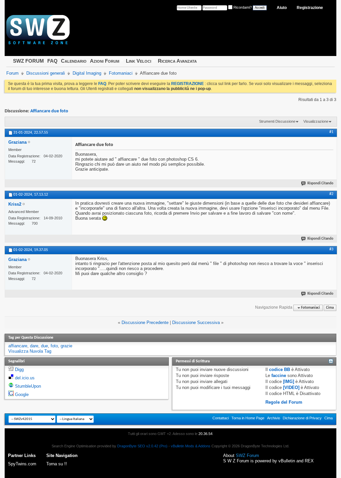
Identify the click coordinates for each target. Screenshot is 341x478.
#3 (331, 249)
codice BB (279, 369)
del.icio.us (25, 377)
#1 (331, 132)
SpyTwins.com (22, 463)
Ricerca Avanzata (177, 61)
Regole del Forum (283, 402)
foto (54, 345)
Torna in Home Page (247, 418)
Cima (330, 308)
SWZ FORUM (28, 61)
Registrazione (310, 7)
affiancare (17, 345)
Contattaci (220, 418)
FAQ (52, 61)
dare (34, 345)
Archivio (273, 418)
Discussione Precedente (145, 322)
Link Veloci (138, 61)
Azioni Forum (104, 61)
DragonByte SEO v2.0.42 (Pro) (142, 446)
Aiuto (282, 7)
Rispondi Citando (320, 183)
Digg (19, 369)
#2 (331, 194)
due (44, 345)
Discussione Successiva (196, 322)
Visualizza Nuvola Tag (29, 351)
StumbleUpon (28, 386)
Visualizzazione (315, 121)
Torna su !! (56, 463)
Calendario (74, 61)
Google (22, 394)
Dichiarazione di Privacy (302, 418)
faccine (278, 375)
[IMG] (288, 381)
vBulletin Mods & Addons (190, 446)
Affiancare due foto (49, 111)
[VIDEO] (291, 387)
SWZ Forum (247, 455)
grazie (66, 345)
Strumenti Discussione (277, 121)
